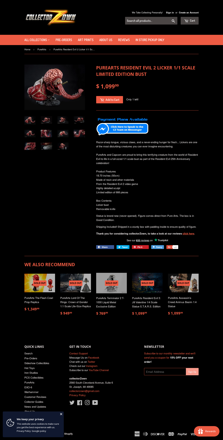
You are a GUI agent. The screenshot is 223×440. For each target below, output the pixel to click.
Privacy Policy (77, 395)
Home (27, 49)
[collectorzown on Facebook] (79, 403)
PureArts (41, 49)
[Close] (61, 414)
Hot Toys (29, 368)
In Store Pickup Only (150, 40)
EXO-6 (28, 387)
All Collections (36, 40)
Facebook (93, 357)
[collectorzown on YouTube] (95, 403)
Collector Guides (33, 401)
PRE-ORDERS (64, 40)
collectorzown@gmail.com (84, 391)
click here (188, 233)
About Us (105, 40)
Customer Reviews (35, 397)
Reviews (124, 40)
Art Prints (85, 40)
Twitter (91, 361)
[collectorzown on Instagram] (87, 403)
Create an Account (189, 12)
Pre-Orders (30, 358)
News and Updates (35, 406)
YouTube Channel (99, 370)
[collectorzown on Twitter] (72, 403)
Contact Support (78, 353)
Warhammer (31, 392)
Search (28, 353)
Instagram (92, 366)
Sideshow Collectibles (36, 363)
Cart (192, 20)
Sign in (170, 12)
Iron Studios (31, 372)
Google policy (39, 431)
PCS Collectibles (34, 377)
